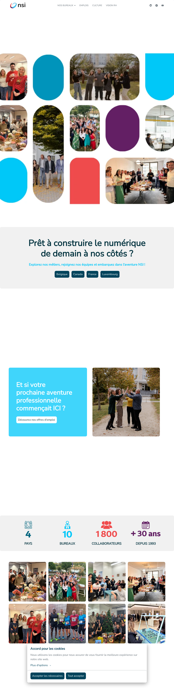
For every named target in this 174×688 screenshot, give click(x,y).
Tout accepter (76, 676)
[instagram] (156, 5)
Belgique (62, 274)
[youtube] (162, 5)
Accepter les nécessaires (47, 676)
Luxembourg (110, 274)
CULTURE (97, 5)
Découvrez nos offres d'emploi (36, 420)
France (92, 274)
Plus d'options (39, 665)
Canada (78, 274)
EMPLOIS (83, 5)
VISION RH (111, 5)
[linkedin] (150, 5)
